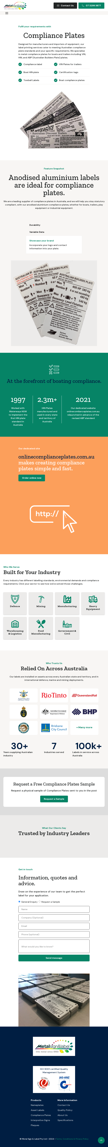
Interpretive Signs (40, 1120)
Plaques (35, 1125)
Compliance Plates (41, 1115)
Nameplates (37, 1105)
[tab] (54, 225)
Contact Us (64, 1105)
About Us (63, 1115)
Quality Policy (65, 1110)
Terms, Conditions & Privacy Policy (72, 1139)
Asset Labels (37, 1110)
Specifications (65, 1120)
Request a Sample (54, 798)
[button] (6, 13)
